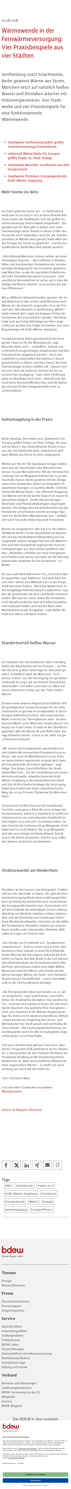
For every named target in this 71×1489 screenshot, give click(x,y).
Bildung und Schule (14, 1367)
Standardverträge (14, 1362)
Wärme (33, 1201)
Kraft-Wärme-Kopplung (21, 1193)
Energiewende (15, 1201)
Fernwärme (48, 1193)
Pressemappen (12, 1306)
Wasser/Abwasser (13, 1285)
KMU (8, 1185)
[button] (6, 1165)
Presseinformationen (16, 1301)
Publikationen (11, 1340)
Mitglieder (8, 1397)
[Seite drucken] (57, 1165)
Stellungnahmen (13, 1335)
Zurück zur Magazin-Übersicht (22, 1109)
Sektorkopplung (16, 1209)
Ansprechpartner (13, 1310)
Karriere (7, 1401)
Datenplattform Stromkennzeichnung (27, 1353)
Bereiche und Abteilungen (19, 1383)
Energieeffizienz (42, 1209)
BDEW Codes (10, 1344)
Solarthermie (24, 1185)
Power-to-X (46, 1185)
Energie (48, 1201)
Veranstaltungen (13, 1349)
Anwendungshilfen (14, 1331)
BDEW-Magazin (12, 1406)
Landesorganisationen (17, 1388)
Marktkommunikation (16, 1358)
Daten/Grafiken (12, 1326)
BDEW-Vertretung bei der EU (21, 1392)
